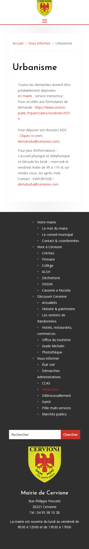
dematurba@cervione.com (38, 141)
